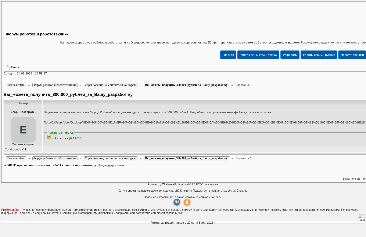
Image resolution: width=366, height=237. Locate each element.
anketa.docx (60, 138)
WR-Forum (168, 184)
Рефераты (290, 54)
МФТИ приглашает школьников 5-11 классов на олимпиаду (51, 165)
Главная (228, 54)
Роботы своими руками (319, 54)
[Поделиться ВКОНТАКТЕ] (176, 202)
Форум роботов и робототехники (37, 34)
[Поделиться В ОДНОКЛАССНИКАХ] (187, 202)
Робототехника (160, 222)
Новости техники (352, 54)
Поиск (15, 67)
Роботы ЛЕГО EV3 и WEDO (258, 54)
